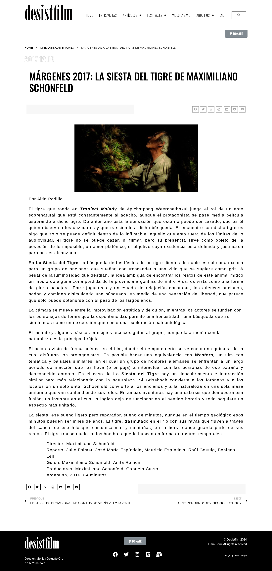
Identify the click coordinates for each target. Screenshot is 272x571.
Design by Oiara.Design (235, 555)
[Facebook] (115, 554)
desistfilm (48, 15)
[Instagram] (137, 554)
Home (28, 47)
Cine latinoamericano (57, 47)
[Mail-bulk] (159, 554)
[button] (236, 34)
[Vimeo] (148, 554)
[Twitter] (126, 554)
